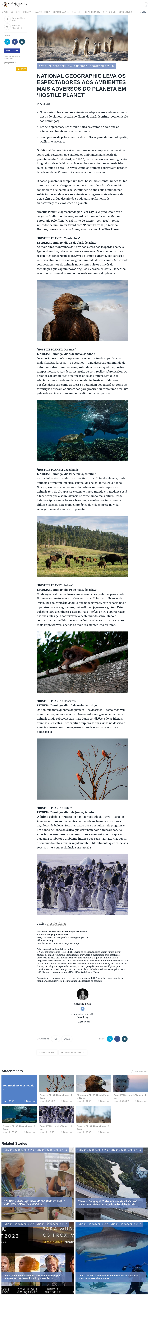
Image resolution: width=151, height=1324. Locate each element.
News (4, 12)
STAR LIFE (77, 12)
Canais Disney (42, 12)
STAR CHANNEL (61, 12)
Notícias (15, 12)
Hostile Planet (56, 923)
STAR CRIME (109, 12)
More (143, 12)
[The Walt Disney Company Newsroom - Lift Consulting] (14, 7)
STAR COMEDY (92, 12)
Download (31, 1101)
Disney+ (27, 12)
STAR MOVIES (125, 12)
